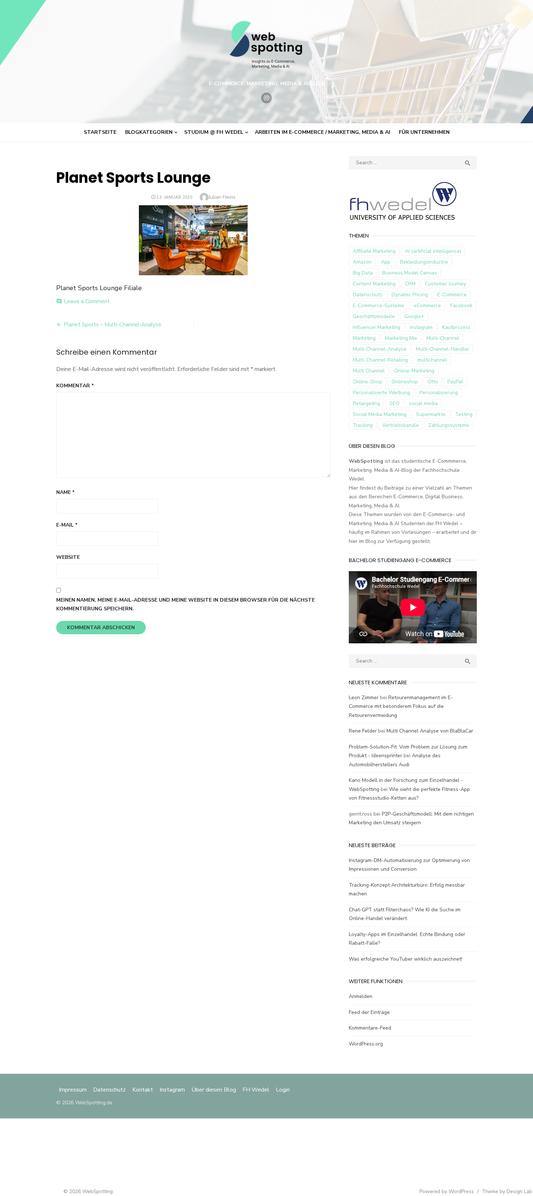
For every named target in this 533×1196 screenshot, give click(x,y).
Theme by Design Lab (507, 1191)
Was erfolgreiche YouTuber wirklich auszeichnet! (405, 959)
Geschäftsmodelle (374, 316)
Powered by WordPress (447, 1191)
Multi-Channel (442, 338)
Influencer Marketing (376, 327)
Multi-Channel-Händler (442, 349)
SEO (394, 403)
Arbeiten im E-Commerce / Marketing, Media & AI (322, 132)
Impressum (73, 1090)
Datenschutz (367, 294)
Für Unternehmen (424, 132)
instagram (421, 327)
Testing (463, 414)
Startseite (100, 132)
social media (423, 403)
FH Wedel (256, 1090)
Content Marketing (374, 283)
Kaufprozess (456, 327)
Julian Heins (222, 197)
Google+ (414, 316)
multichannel (432, 359)
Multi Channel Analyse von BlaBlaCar (430, 730)
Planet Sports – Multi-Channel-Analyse (112, 324)
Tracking (363, 425)
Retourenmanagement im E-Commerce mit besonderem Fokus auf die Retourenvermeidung (401, 706)
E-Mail (67, 524)
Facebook (461, 305)
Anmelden (360, 996)
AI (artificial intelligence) (433, 251)
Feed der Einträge (369, 1012)
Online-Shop (367, 381)
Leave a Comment (87, 301)
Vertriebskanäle (400, 425)
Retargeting (366, 403)
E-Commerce (452, 294)
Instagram (172, 1090)
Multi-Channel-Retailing (380, 359)
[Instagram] (266, 97)
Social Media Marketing (379, 414)
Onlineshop (405, 381)
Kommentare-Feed (370, 1027)
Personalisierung (439, 392)
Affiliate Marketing (374, 251)
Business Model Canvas (409, 272)
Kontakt (142, 1090)
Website (68, 557)
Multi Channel (369, 370)
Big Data (363, 272)
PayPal (455, 381)
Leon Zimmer (364, 697)
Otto (432, 381)
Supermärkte (431, 414)
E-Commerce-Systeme (378, 305)
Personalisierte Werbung (381, 392)
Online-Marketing (414, 370)
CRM (410, 283)
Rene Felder (363, 730)
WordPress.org (366, 1043)
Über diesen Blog (213, 1090)
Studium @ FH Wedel (213, 132)
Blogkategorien (149, 132)
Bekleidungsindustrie (424, 262)
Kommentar (75, 385)
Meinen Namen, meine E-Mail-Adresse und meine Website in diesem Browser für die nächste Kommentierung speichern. (185, 605)
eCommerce (427, 305)
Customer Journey (445, 283)
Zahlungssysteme (448, 425)
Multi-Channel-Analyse (379, 349)
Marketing (364, 338)
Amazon (362, 262)
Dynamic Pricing (410, 294)
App (386, 262)
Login (283, 1090)
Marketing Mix (401, 338)
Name (65, 492)
